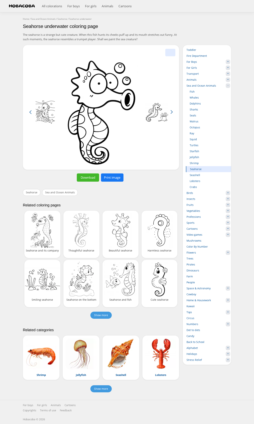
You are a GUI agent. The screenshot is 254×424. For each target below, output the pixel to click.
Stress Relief (194, 360)
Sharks (194, 109)
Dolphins (195, 103)
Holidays (192, 354)
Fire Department (197, 56)
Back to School (195, 342)
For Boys (192, 62)
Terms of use (48, 410)
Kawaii (191, 306)
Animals (107, 6)
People (191, 282)
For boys (73, 6)
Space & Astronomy (199, 288)
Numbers (192, 324)
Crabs (193, 187)
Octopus (195, 127)
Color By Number (197, 246)
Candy (190, 336)
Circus (190, 318)
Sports (190, 222)
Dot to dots (193, 330)
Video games (194, 234)
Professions (194, 217)
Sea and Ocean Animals (60, 192)
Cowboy (191, 294)
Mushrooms (194, 240)
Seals (193, 115)
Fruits (190, 205)
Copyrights (29, 410)
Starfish (194, 151)
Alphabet (192, 348)
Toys (189, 312)
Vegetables (193, 211)
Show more (101, 315)
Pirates (191, 264)
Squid (193, 139)
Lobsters (195, 181)
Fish (192, 91)
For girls (91, 6)
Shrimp (194, 163)
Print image (112, 177)
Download (88, 177)
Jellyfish (194, 157)
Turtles (194, 145)
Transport (193, 73)
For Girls (192, 67)
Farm (190, 276)
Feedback (66, 410)
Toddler (191, 50)
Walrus (194, 121)
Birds (190, 193)
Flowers (191, 252)
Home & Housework (199, 300)
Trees (190, 258)
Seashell (195, 175)
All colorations (52, 6)
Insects (191, 199)
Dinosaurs (193, 270)
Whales (194, 97)
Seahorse (31, 192)
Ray (192, 133)
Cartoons (125, 6)
